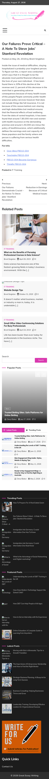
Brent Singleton (36, 59)
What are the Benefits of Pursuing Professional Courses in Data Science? (22, 253)
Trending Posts (35, 430)
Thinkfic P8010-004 (16, 164)
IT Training (17, 170)
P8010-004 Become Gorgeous (21, 159)
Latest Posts (11, 430)
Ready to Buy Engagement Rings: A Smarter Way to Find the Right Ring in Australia (28, 473)
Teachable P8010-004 (18, 155)
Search (5, 356)
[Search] (45, 30)
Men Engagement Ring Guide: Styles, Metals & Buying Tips (28, 459)
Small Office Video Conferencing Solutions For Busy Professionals (24, 324)
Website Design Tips (13, 290)
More (8, 409)
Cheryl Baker (12, 419)
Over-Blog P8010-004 (18, 150)
